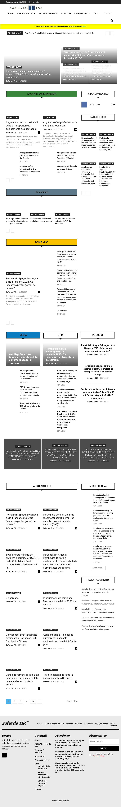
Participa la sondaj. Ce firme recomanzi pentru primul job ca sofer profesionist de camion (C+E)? (66, 256)
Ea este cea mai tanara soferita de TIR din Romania (65, 221)
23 (76, 129)
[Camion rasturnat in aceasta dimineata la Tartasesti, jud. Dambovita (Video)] (23, 622)
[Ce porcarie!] (49, 313)
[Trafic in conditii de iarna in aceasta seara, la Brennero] (60, 662)
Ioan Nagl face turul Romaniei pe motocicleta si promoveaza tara (22, 357)
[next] (112, 33)
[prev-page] (8, 180)
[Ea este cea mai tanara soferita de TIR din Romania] (66, 208)
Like (113, 104)
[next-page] (12, 180)
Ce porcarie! (62, 311)
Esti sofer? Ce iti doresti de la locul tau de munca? (41, 220)
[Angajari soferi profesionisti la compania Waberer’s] (60, 110)
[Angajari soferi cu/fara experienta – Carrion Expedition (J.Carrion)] (49, 156)
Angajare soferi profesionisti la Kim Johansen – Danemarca (30, 169)
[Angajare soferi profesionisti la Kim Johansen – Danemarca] (12, 169)
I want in (103, 748)
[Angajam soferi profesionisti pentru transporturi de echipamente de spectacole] (23, 110)
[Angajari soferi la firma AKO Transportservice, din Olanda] (12, 156)
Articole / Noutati (14, 67)
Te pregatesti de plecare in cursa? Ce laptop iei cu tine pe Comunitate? (17, 221)
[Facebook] (4, 755)
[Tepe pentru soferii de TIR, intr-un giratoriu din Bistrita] (12, 406)
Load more (97, 568)
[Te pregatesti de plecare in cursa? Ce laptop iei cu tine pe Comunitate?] (17, 208)
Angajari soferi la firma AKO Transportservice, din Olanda (29, 155)
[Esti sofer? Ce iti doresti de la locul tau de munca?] (41, 208)
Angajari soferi (12, 117)
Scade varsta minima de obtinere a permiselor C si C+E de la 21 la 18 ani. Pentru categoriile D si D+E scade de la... (67, 275)
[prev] (107, 33)
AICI (84, 26)
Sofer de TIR (11, 132)
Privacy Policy (98, 756)
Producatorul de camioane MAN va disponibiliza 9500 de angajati (59, 601)
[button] (111, 20)
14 (33, 701)
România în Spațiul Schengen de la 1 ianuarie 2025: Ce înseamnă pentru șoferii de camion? (89, 142)
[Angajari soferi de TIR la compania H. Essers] (49, 169)
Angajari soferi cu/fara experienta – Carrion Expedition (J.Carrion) (66, 155)
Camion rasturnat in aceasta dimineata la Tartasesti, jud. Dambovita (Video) (21, 638)
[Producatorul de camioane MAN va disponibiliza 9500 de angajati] (60, 585)
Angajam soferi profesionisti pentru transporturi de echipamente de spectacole (22, 125)
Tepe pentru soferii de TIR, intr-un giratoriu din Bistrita (30, 406)
